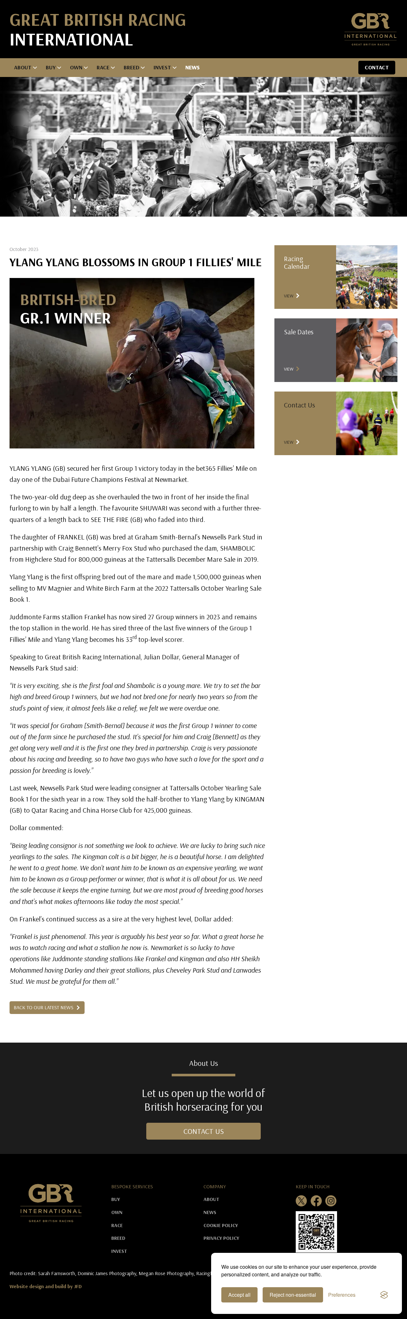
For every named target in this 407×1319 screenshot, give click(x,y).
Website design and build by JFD (46, 1286)
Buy (51, 67)
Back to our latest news (44, 1007)
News (192, 67)
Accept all (239, 1294)
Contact (377, 67)
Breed (131, 67)
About (22, 67)
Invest (162, 67)
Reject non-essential (293, 1294)
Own (76, 67)
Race (103, 67)
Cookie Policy (221, 1225)
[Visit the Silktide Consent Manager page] (384, 1294)
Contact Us (203, 1131)
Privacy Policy (221, 1238)
